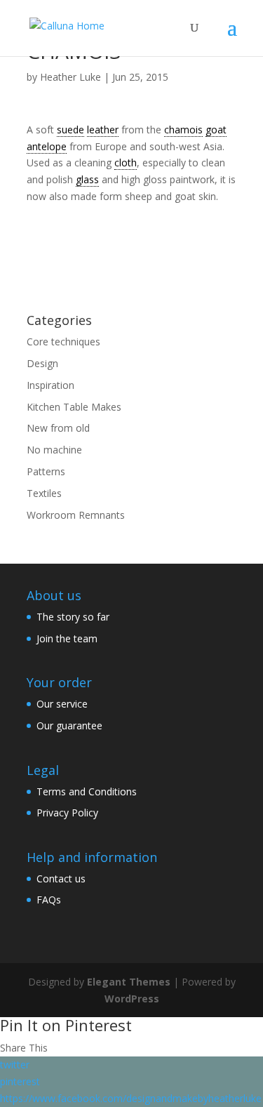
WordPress (131, 998)
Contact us (61, 878)
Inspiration (50, 385)
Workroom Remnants (76, 515)
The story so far (72, 616)
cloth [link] (125, 162)
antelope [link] (47, 146)
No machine (54, 449)
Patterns (46, 471)
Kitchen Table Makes (74, 406)
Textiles (44, 493)
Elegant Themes (128, 981)
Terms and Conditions (86, 791)
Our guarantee (69, 725)
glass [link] (87, 179)
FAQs (48, 899)
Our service (62, 703)
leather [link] (103, 129)
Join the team (66, 638)
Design (42, 363)
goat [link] (216, 129)
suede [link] (70, 129)
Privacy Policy (67, 812)
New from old (58, 428)
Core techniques (63, 341)
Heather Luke (70, 77)
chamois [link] (183, 129)
